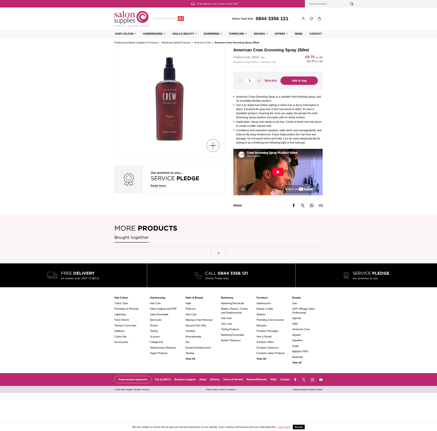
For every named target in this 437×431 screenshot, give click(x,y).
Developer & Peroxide (126, 308)
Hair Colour (124, 33)
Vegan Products (159, 353)
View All (190, 358)
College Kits (156, 342)
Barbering (212, 33)
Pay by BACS (163, 379)
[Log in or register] (303, 19)
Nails (188, 303)
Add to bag (299, 80)
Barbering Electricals (232, 303)
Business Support (185, 379)
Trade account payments (132, 379)
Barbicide (297, 357)
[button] (218, 253)
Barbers (261, 314)
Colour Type (121, 303)
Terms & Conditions (228, 389)
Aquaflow (297, 340)
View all (296, 362)
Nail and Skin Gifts (196, 325)
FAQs (273, 379)
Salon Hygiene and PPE (163, 308)
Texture (154, 325)
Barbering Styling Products (176, 42)
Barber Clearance (231, 340)
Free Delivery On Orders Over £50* (218, 3)
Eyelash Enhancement (198, 347)
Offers (280, 33)
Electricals (155, 319)
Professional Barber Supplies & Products (136, 42)
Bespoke (261, 325)
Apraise (296, 334)
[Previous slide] (211, 253)
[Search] (351, 4)
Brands (259, 33)
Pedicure (190, 308)
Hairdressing (153, 33)
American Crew (202, 42)
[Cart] (319, 19)
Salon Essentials (159, 314)
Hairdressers (264, 303)
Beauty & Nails (265, 308)
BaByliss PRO (300, 351)
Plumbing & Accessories (270, 319)
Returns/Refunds (256, 379)
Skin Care (191, 314)
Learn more (284, 427)
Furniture (236, 33)
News (298, 33)
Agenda (296, 318)
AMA (295, 323)
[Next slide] (226, 253)
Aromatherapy (193, 336)
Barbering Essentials (232, 334)
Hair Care (155, 303)
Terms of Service (233, 379)
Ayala (295, 345)
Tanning (190, 353)
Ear (187, 342)
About (203, 379)
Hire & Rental (264, 336)
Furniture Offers (265, 342)
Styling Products (230, 329)
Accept (299, 427)
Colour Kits (120, 336)
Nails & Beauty (183, 33)
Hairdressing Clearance (163, 347)
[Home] (131, 18)
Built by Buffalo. (316, 389)
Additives (119, 330)
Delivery (215, 379)
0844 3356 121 (272, 18)
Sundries (190, 330)
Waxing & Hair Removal (199, 319)
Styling (153, 330)
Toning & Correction (125, 325)
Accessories (121, 342)
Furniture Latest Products (271, 353)
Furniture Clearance (268, 347)
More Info (271, 80)
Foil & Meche (121, 319)
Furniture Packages (267, 330)
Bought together (131, 237)
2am (294, 303)
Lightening (120, 314)
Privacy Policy (212, 389)
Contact (315, 33)
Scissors (155, 336)
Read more (158, 185)
